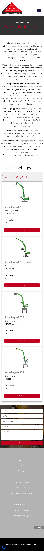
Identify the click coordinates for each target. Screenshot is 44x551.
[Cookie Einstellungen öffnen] (4, 548)
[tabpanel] (22, 291)
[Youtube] (38, 527)
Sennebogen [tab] (14, 176)
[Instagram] (42, 527)
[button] (39, 10)
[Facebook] (35, 527)
